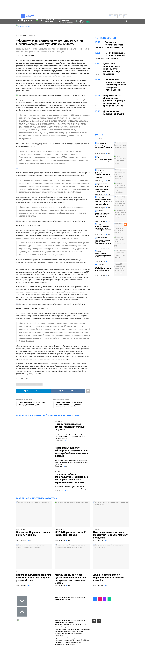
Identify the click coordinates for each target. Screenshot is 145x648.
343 (108, 234)
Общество (32, 35)
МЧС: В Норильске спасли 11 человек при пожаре (115, 55)
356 (108, 167)
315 (108, 194)
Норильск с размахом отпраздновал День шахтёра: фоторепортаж (103, 228)
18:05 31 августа (100, 167)
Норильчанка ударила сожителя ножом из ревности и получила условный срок (116, 84)
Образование (99, 47)
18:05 (97, 53)
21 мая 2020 (19, 55)
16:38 (97, 79)
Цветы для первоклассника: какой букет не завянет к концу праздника (111, 68)
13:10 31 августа (100, 275)
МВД (5, 63)
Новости (24, 35)
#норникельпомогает (25, 384)
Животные (98, 106)
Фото (99, 224)
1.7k (66, 466)
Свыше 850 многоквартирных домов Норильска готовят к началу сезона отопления (103, 269)
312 (108, 181)
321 (108, 261)
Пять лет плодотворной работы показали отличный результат (70, 427)
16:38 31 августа (100, 194)
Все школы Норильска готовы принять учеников (114, 45)
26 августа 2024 (59, 440)
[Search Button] (13, 76)
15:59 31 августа (100, 208)
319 (108, 221)
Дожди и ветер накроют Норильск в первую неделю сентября (113, 115)
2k (67, 440)
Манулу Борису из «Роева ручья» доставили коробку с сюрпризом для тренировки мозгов (114, 100)
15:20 (97, 111)
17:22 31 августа (100, 181)
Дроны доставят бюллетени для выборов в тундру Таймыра (103, 255)
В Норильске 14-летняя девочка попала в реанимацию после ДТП (103, 241)
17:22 (97, 63)
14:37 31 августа (100, 248)
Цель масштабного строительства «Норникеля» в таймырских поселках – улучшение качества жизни (71, 478)
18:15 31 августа (100, 153)
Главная (18, 35)
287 (108, 153)
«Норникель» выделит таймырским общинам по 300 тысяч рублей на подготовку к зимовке (71, 451)
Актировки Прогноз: (67, 21)
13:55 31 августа (100, 261)
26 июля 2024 (58, 466)
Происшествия (99, 58)
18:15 (97, 42)
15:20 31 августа (100, 221)
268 (108, 208)
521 (108, 248)
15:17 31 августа (100, 234)
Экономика (58, 421)
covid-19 (38, 384)
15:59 (97, 95)
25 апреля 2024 (59, 491)
